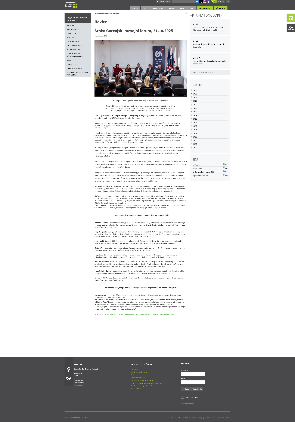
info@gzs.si (79, 385)
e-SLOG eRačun (136, 388)
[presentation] (145, 8)
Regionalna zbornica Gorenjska (77, 19)
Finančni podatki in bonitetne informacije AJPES (147, 383)
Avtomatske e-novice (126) (203, 172)
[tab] (135, 8)
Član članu (134, 369)
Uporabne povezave (138, 378)
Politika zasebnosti (190, 418)
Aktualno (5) (198, 165)
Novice (118, 13)
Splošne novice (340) (201, 175)
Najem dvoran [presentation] (204, 8)
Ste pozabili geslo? (187, 403)
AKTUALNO (70, 37)
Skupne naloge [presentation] (158, 8)
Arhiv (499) (197, 168)
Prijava (186, 389)
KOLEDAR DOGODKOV (203, 72)
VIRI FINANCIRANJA (73, 41)
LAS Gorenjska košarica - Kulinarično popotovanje (75, 54)
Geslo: (183, 378)
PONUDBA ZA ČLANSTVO (74, 68)
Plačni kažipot (135, 375)
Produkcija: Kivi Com (223, 418)
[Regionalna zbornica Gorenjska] (71, 4)
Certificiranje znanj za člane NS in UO (143, 386)
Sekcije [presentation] (135, 8)
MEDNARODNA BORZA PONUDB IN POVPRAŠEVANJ (77, 73)
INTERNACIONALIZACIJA (74, 45)
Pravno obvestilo (175, 418)
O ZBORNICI (70, 25)
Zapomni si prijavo (191, 397)
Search (193, 1)
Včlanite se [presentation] (220, 8)
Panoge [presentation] (172, 8)
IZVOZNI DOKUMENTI (73, 29)
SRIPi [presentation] (192, 8)
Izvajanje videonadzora (207, 418)
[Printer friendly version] (186, 13)
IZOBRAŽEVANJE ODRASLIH (75, 49)
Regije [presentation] (182, 8)
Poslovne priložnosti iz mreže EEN (142, 380)
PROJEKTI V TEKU (72, 33)
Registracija (197, 389)
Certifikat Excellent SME (139, 372)
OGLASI (69, 60)
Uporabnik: (184, 370)
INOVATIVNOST (71, 64)
